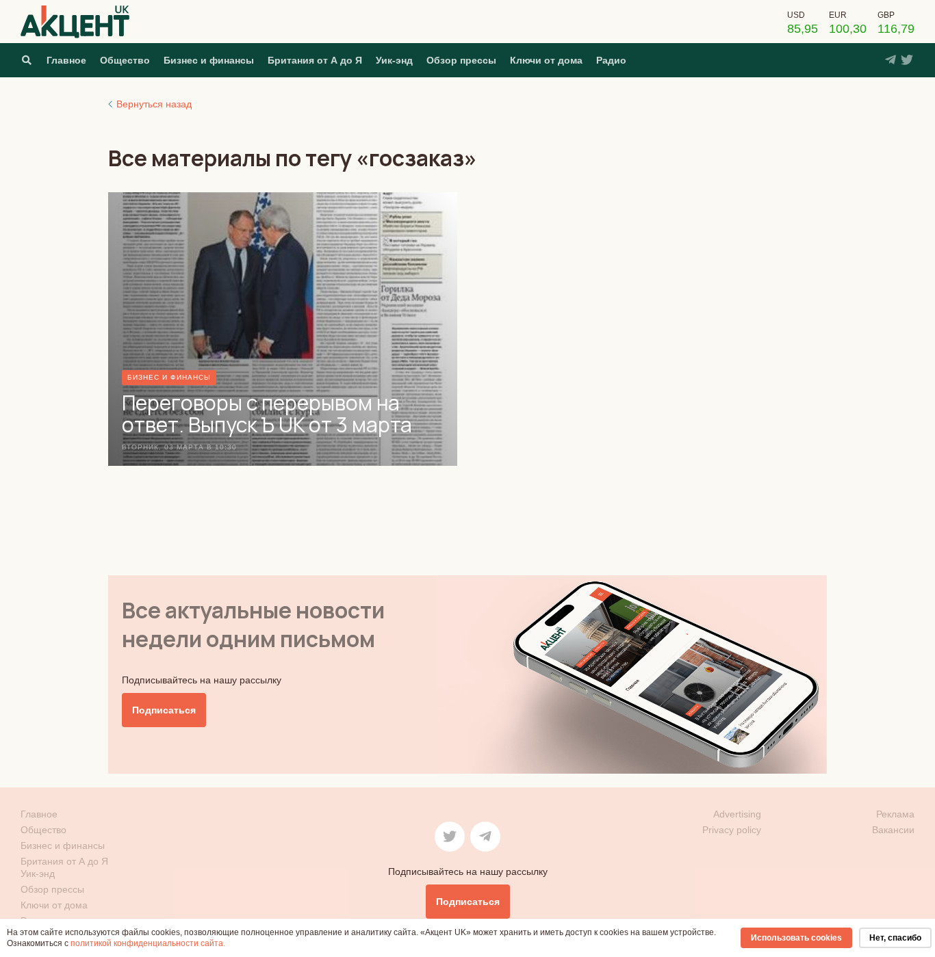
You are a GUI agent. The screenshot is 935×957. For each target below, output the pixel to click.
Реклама (895, 814)
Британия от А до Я (315, 60)
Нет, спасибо (895, 938)
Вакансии (893, 829)
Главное (66, 60)
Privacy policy (731, 829)
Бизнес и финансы (209, 60)
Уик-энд (394, 60)
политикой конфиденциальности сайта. (148, 943)
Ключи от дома (546, 60)
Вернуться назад (154, 104)
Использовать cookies (796, 938)
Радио (611, 60)
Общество (125, 60)
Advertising (737, 814)
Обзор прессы (461, 60)
